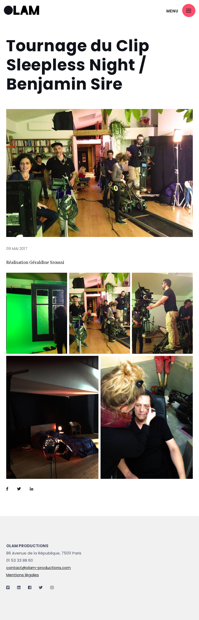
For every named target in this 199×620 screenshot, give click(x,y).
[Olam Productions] (24, 10)
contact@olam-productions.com (38, 567)
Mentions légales (22, 575)
